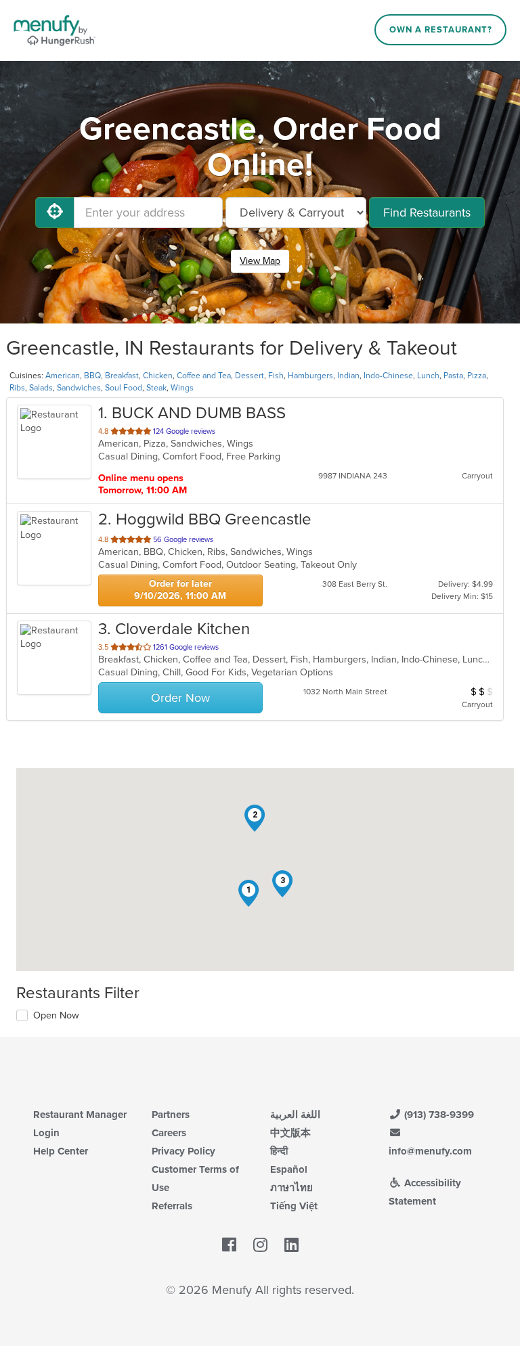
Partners (171, 1114)
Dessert (249, 375)
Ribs (17, 387)
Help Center (60, 1151)
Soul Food (123, 387)
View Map (260, 261)
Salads (41, 387)
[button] (248, 893)
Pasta (453, 375)
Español (288, 1169)
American (62, 375)
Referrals (172, 1206)
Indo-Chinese (388, 375)
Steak (156, 387)
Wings (182, 387)
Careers (169, 1133)
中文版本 (290, 1133)
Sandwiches (79, 387)
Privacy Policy (183, 1151)
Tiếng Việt (294, 1206)
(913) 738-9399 (438, 1114)
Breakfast (122, 375)
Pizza (476, 375)
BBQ (92, 375)
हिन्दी (279, 1151)
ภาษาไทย (291, 1188)
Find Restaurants (427, 212)
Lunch (428, 375)
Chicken (158, 375)
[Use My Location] (54, 212)
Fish (276, 375)
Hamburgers (310, 375)
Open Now (56, 1015)
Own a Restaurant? (440, 29)
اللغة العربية (295, 1114)
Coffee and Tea (204, 375)
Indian (348, 375)
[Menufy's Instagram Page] (260, 1245)
